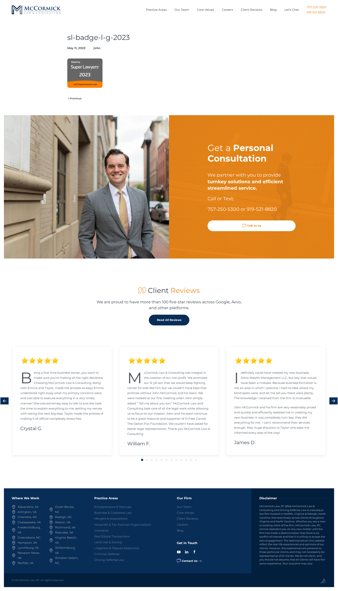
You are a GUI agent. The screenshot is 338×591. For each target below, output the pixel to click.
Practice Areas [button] (156, 10)
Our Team (181, 10)
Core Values (205, 10)
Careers (227, 10)
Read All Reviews (169, 320)
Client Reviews (251, 10)
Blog (273, 10)
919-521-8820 (316, 12)
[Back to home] (36, 10)
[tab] (142, 460)
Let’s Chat (291, 10)
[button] (4, 400)
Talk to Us (254, 225)
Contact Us (189, 561)
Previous (76, 98)
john (96, 48)
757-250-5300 (316, 7)
